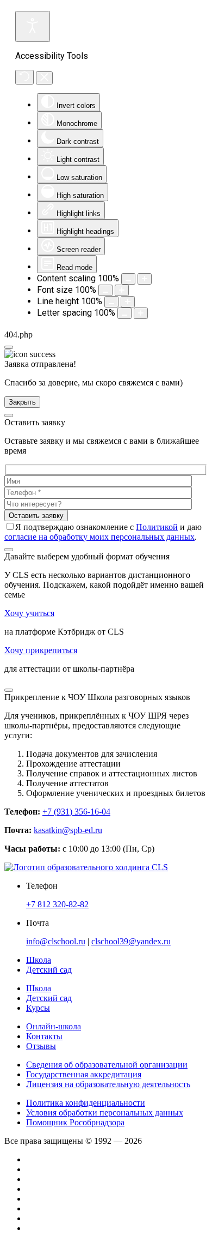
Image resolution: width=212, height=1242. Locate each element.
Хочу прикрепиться (40, 650)
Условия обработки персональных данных (104, 1112)
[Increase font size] (122, 290)
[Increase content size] (145, 279)
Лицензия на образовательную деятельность (108, 1084)
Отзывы (41, 1046)
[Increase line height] (128, 302)
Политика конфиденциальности (85, 1102)
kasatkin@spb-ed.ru (68, 830)
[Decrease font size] (105, 290)
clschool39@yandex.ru (131, 941)
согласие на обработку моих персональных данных (99, 536)
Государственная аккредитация (83, 1074)
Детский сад (49, 998)
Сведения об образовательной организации (107, 1064)
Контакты (44, 1036)
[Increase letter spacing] (141, 313)
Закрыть (22, 402)
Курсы (38, 1007)
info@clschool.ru (55, 941)
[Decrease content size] (128, 279)
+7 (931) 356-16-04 (76, 811)
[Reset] (24, 77)
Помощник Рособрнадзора (75, 1122)
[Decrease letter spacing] (124, 313)
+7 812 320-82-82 (57, 904)
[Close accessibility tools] (44, 78)
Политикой (157, 527)
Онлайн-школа (53, 1026)
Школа (38, 988)
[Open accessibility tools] (32, 26)
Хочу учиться (29, 613)
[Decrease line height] (111, 302)
